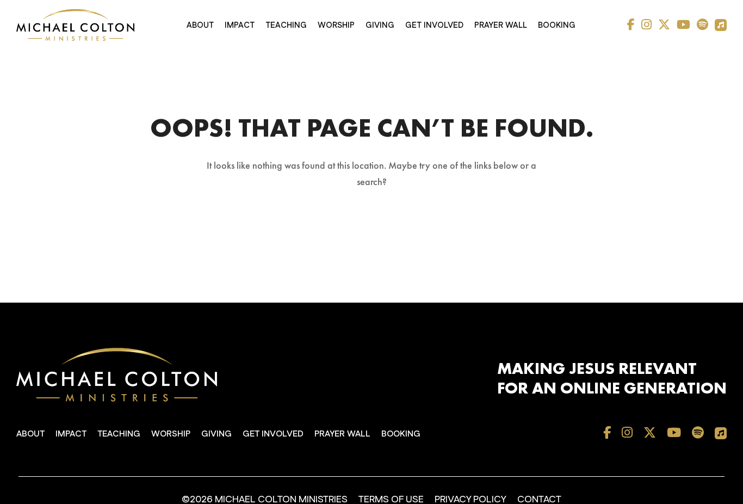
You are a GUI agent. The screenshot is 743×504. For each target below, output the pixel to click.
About (200, 25)
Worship (336, 25)
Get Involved (434, 25)
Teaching (286, 25)
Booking (556, 25)
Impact (240, 25)
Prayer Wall (500, 25)
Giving (380, 25)
